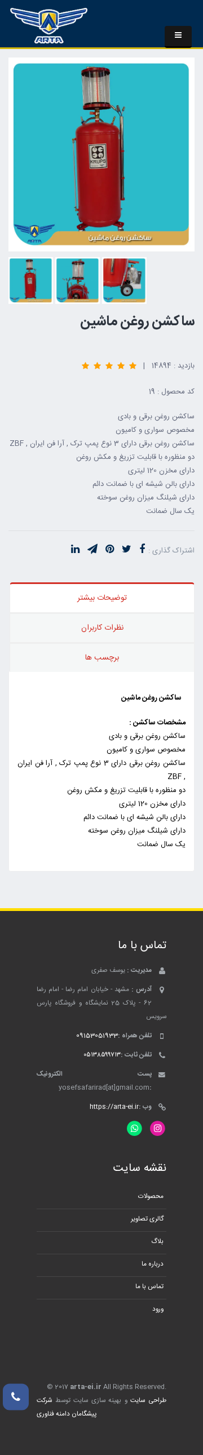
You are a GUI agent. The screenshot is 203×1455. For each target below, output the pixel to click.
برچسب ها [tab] (102, 658)
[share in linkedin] (75, 550)
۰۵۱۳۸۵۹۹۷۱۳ (102, 1055)
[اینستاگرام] (157, 1129)
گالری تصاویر (147, 1219)
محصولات (151, 1196)
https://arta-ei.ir (114, 1107)
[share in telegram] (92, 550)
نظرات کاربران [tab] (102, 628)
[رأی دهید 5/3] (109, 365)
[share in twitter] (126, 550)
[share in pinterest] (109, 550)
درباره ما (153, 1264)
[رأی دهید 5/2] (121, 365)
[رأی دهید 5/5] (85, 365)
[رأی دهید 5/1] (133, 365)
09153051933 (97, 1036)
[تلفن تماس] (16, 1396)
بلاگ (157, 1241)
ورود (158, 1309)
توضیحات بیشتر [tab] (102, 598)
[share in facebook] (142, 550)
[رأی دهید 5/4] (97, 365)
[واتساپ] (134, 1129)
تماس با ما (149, 1286)
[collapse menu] (178, 37)
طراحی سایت (148, 1400)
